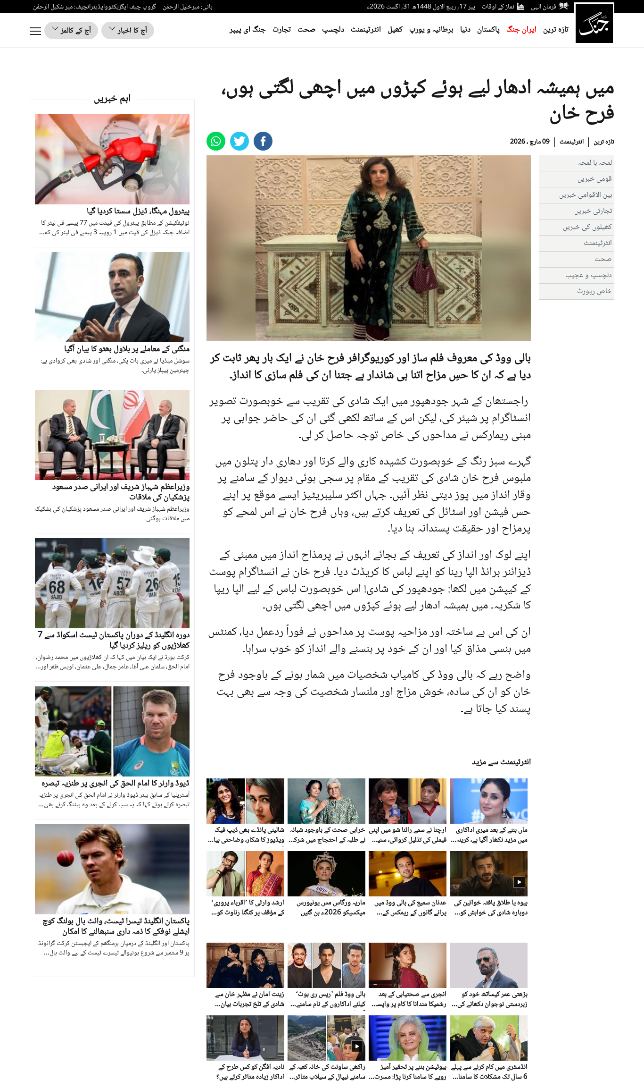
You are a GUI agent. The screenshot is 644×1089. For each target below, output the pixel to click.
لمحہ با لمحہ (595, 163)
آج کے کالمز (75, 31)
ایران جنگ (521, 30)
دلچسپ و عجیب (588, 275)
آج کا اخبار (131, 31)
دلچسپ (333, 30)
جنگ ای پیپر (248, 30)
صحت (306, 30)
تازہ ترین (556, 30)
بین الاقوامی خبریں (585, 195)
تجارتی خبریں (593, 211)
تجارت (281, 30)
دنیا (465, 30)
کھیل (395, 30)
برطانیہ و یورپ (431, 30)
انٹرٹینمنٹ (366, 30)
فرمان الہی (543, 7)
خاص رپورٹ (594, 291)
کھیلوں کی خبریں (587, 227)
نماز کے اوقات (498, 7)
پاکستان (488, 30)
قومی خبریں (595, 179)
